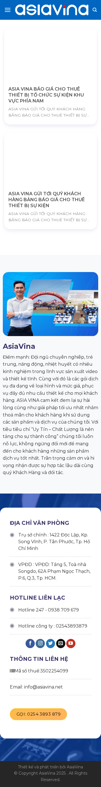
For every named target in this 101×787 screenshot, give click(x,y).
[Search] (95, 10)
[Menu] (7, 10)
